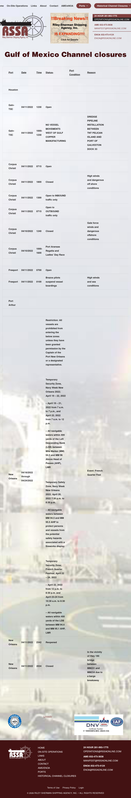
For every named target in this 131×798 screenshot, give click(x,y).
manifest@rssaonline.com (110, 28)
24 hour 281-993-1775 (105, 15)
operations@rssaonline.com (111, 19)
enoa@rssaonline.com (107, 38)
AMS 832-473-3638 (103, 24)
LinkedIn (47, 716)
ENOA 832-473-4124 (104, 34)
